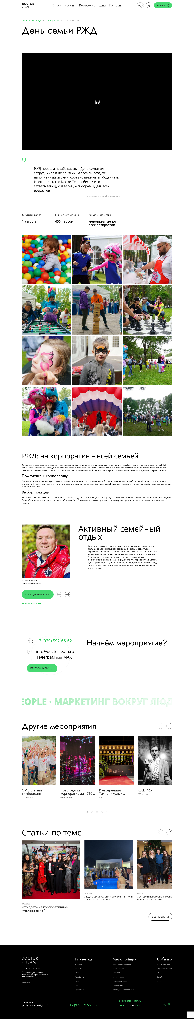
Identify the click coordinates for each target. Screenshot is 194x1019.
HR (158, 973)
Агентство (79, 964)
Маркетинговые (163, 964)
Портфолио (87, 5)
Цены (102, 5)
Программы (79, 989)
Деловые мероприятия (121, 964)
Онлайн (160, 977)
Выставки (116, 973)
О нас (56, 5)
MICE (159, 981)
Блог (77, 985)
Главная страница (31, 20)
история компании (32, 603)
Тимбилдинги (117, 985)
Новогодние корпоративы (123, 989)
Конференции (118, 968)
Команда (78, 968)
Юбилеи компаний (119, 981)
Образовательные (164, 968)
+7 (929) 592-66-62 (54, 641)
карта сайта (26, 983)
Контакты (115, 5)
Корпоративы (118, 977)
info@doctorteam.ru (55, 651)
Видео (77, 981)
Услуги (69, 5)
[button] (58, 594)
